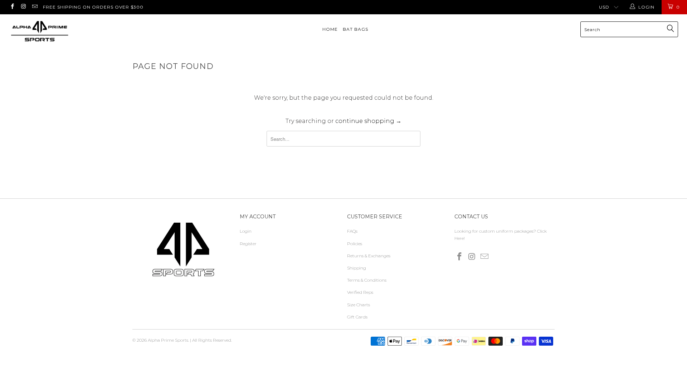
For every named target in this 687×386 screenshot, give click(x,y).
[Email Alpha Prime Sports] (34, 7)
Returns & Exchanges (368, 255)
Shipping (356, 268)
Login (246, 231)
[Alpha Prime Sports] (58, 31)
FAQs (352, 231)
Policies (354, 243)
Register (248, 243)
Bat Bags (355, 29)
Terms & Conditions (366, 280)
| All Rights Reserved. (211, 340)
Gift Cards (357, 317)
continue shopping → (368, 121)
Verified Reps (360, 292)
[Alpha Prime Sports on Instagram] (23, 7)
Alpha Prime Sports (168, 340)
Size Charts (358, 304)
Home (330, 29)
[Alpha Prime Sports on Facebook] (12, 7)
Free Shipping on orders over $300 (93, 7)
